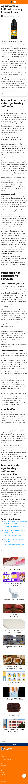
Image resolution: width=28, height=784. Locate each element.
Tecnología (4, 770)
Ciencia (3, 772)
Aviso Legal (4, 756)
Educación (3, 765)
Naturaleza (3, 767)
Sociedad (3, 780)
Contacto (3, 754)
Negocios (3, 781)
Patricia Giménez (7, 15)
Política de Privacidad (6, 759)
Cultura (3, 778)
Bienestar (3, 774)
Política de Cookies (5, 758)
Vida (2, 763)
